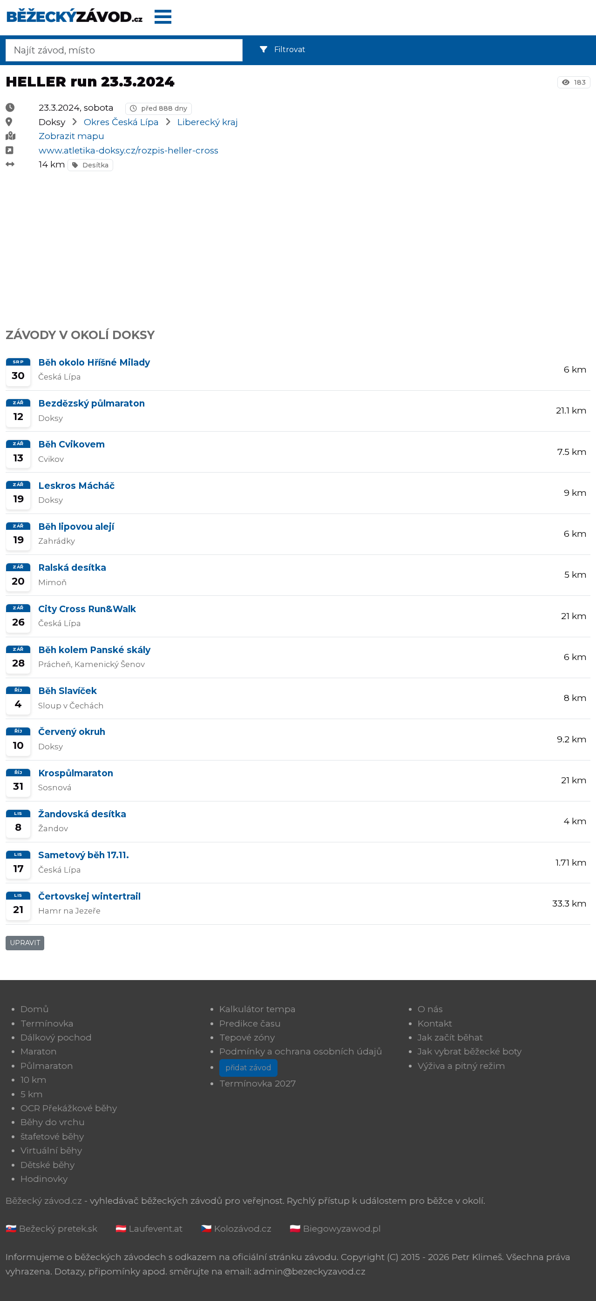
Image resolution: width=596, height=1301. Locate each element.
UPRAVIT (25, 943)
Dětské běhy (47, 1165)
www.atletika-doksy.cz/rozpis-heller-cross (128, 150)
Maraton (38, 1051)
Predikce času (250, 1023)
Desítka (94, 165)
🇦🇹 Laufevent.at (149, 1228)
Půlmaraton (46, 1066)
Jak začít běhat (450, 1037)
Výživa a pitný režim (461, 1066)
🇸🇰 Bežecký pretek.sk (51, 1228)
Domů (34, 1009)
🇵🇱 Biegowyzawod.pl (335, 1228)
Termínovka (47, 1023)
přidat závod (248, 1067)
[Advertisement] (285, 245)
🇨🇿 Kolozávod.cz (236, 1228)
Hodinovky (44, 1179)
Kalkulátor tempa (257, 1009)
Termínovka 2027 (257, 1083)
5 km (31, 1094)
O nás (430, 1009)
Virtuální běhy (51, 1150)
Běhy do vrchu (52, 1122)
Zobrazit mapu (71, 136)
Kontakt (435, 1023)
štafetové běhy (52, 1136)
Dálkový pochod (56, 1037)
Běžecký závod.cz (44, 1200)
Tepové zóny (247, 1037)
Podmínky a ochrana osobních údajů (300, 1051)
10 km (33, 1079)
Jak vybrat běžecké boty (470, 1051)
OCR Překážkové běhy (68, 1108)
